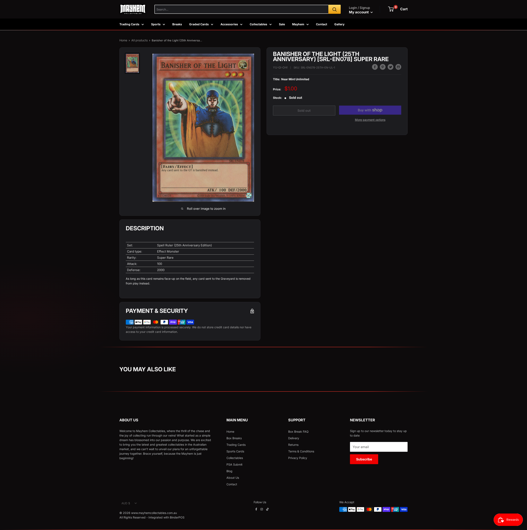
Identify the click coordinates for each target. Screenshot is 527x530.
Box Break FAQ (298, 431)
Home (123, 40)
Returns (293, 444)
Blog (229, 471)
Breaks (177, 24)
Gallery (339, 24)
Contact (321, 24)
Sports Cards (235, 451)
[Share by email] (398, 67)
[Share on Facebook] (375, 67)
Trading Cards (129, 24)
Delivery (293, 438)
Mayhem (298, 24)
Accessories (229, 24)
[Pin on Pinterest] (383, 67)
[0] (391, 9)
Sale (282, 24)
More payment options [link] (370, 119)
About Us (232, 477)
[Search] (334, 9)
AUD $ (125, 503)
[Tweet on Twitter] (390, 67)
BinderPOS (177, 517)
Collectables (258, 24)
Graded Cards (199, 24)
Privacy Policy (297, 458)
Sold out (304, 110)
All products (139, 40)
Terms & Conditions (301, 451)
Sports (156, 24)
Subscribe (364, 459)
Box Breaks (234, 438)
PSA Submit (234, 464)
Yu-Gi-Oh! (280, 67)
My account (359, 12)
